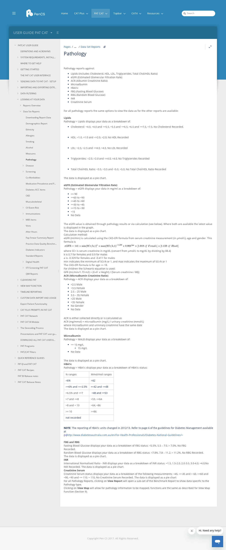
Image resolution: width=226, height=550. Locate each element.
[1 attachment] (104, 46)
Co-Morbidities (33, 177)
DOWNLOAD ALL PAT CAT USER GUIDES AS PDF (38, 339)
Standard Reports (34, 255)
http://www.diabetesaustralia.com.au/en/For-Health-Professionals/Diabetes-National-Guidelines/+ (125, 435)
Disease (30, 165)
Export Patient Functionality (33, 303)
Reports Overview (31, 105)
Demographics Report (36, 123)
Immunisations (33, 213)
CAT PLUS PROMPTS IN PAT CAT (36, 309)
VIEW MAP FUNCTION (31, 285)
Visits (28, 225)
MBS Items (31, 219)
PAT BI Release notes (28, 376)
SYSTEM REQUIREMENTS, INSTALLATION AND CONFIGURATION (38, 57)
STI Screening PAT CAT (37, 267)
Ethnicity (30, 129)
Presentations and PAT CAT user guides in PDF (38, 333)
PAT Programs (27, 346)
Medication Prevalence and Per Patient (41, 183)
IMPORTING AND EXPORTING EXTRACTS (38, 87)
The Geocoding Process (32, 327)
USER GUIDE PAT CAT (30, 32)
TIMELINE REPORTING (31, 291)
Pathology (31, 159)
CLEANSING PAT (28, 279)
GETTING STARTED (29, 69)
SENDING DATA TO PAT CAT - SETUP (38, 81)
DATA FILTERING (28, 93)
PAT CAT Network (29, 315)
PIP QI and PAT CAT (27, 364)
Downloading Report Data (38, 117)
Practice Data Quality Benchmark (41, 243)
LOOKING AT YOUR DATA (32, 99)
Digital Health (32, 261)
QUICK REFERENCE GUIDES (31, 358)
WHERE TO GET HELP (30, 63)
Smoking (30, 141)
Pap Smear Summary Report (40, 237)
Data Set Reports (31, 111)
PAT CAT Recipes (26, 370)
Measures (31, 153)
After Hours (31, 231)
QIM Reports (32, 273)
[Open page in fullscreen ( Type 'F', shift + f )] (210, 47)
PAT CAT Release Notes (29, 382)
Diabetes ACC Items (35, 189)
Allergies (30, 135)
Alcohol (29, 147)
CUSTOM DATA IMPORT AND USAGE (38, 297)
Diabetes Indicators (35, 249)
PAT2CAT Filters (28, 352)
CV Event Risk (32, 207)
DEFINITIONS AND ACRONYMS (35, 51)
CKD (28, 195)
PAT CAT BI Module (29, 321)
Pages (67, 46)
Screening (31, 171)
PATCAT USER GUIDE (28, 45)
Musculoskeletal (34, 201)
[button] (14, 13)
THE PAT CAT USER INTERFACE (35, 75)
